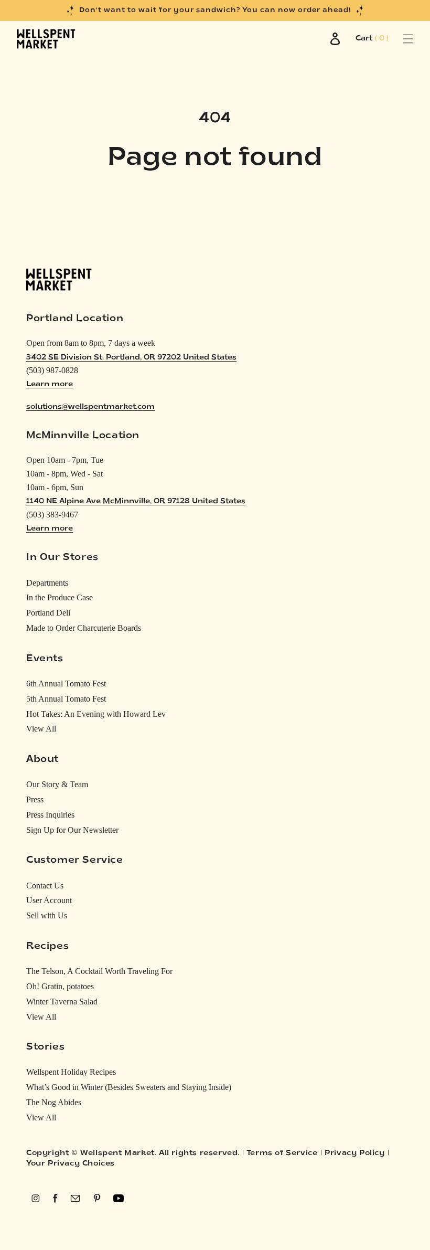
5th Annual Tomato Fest (66, 698)
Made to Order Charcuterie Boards (83, 627)
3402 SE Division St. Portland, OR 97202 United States (131, 358)
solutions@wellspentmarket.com (90, 407)
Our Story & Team (57, 784)
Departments (47, 582)
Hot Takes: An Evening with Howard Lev (96, 713)
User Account (49, 900)
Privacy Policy (354, 1153)
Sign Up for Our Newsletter (72, 829)
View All (41, 728)
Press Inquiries (50, 814)
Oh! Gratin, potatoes (60, 986)
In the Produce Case (59, 597)
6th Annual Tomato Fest (66, 683)
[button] (396, 38)
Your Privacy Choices (70, 1164)
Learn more (49, 384)
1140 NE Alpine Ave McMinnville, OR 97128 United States (135, 501)
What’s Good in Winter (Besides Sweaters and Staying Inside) (128, 1087)
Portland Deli (48, 612)
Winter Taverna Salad (62, 1001)
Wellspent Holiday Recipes (71, 1071)
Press (35, 799)
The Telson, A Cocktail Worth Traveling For (99, 971)
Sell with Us (46, 915)
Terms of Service (282, 1153)
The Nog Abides (53, 1102)
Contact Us (44, 885)
